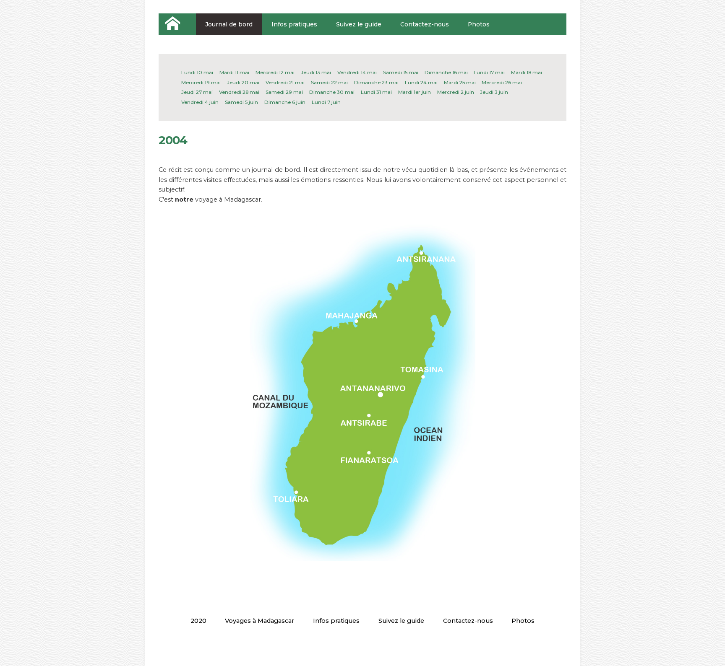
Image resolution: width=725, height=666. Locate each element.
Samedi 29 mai (284, 92)
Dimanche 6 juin (284, 102)
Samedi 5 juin (241, 102)
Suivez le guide (358, 24)
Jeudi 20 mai (243, 83)
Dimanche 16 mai (446, 72)
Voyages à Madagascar (259, 621)
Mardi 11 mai (234, 72)
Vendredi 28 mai (239, 92)
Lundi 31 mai (376, 92)
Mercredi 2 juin (455, 92)
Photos (479, 24)
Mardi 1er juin (414, 92)
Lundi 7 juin (326, 102)
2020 (198, 621)
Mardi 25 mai (460, 83)
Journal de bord (229, 24)
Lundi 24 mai (421, 83)
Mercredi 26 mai (502, 83)
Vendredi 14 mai (357, 72)
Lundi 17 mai (489, 72)
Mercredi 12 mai (275, 72)
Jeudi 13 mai (316, 72)
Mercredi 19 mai (201, 83)
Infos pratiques (294, 24)
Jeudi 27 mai (197, 92)
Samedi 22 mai (329, 83)
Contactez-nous (424, 24)
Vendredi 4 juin (200, 102)
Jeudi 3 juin (494, 92)
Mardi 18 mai (526, 72)
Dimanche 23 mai (376, 83)
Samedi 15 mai (400, 72)
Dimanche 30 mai (332, 92)
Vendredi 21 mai (285, 83)
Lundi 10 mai (197, 72)
